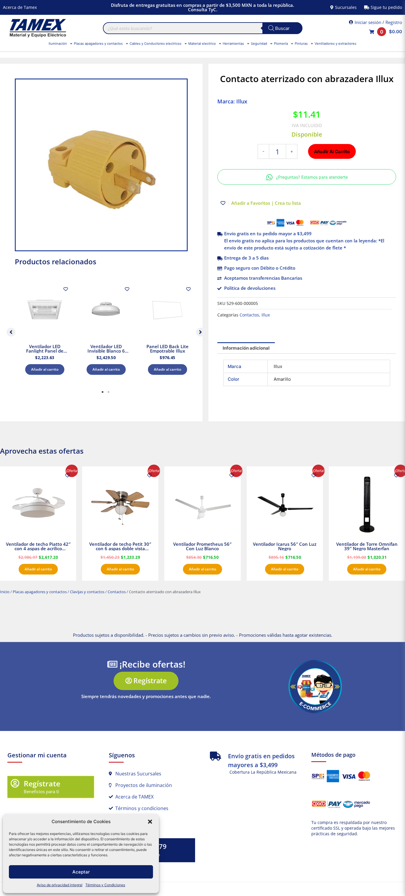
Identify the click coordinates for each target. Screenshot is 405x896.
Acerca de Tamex (20, 7)
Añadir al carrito (44, 369)
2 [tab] (108, 392)
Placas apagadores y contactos (40, 591)
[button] (150, 822)
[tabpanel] (44, 330)
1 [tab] (103, 392)
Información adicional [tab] (246, 348)
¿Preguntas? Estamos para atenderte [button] (312, 177)
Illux (266, 315)
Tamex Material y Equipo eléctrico (37, 28)
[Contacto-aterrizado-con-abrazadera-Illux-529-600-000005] (101, 165)
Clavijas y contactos (87, 591)
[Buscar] (282, 28)
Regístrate (42, 783)
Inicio (4, 591)
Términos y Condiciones (105, 885)
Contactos (249, 315)
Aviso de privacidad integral (59, 885)
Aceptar (81, 872)
